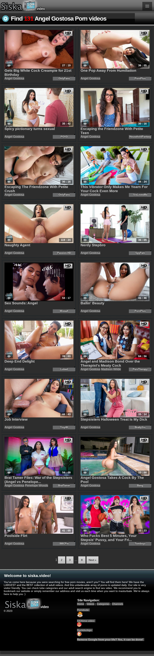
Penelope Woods (36, 485)
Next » (92, 559)
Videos (90, 603)
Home (80, 603)
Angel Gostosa (14, 78)
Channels (117, 603)
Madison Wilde (111, 369)
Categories (103, 603)
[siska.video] (38, 5)
